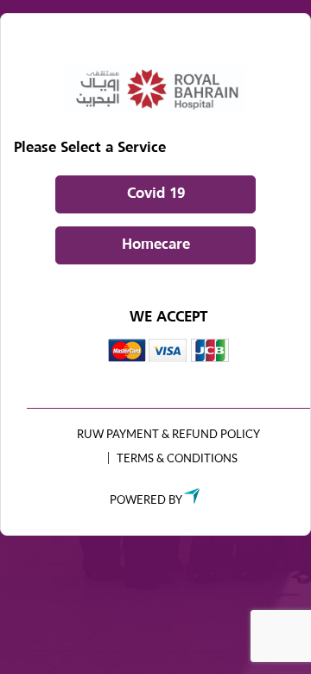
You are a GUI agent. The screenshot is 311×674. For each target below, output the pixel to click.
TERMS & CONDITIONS (177, 458)
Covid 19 (156, 194)
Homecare (156, 245)
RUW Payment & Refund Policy (168, 434)
